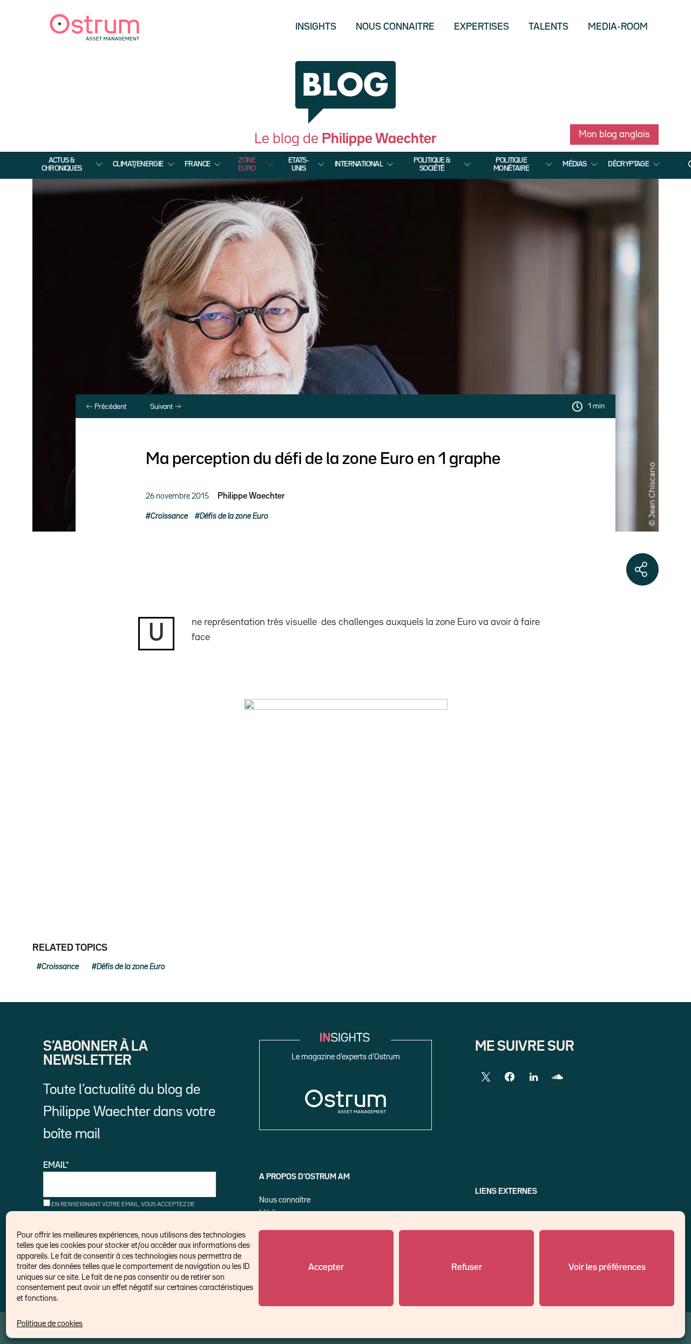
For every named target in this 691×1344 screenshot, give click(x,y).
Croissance (169, 516)
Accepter (326, 1268)
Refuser (466, 1268)
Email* (56, 1166)
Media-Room (618, 27)
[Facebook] (510, 1077)
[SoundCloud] (557, 1077)
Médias (574, 164)
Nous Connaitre (395, 27)
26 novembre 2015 (177, 496)
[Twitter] (486, 1077)
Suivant (162, 407)
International (359, 164)
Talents (548, 27)
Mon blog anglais (614, 134)
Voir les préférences (607, 1268)
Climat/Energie (138, 164)
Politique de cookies (50, 1323)
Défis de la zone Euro (234, 516)
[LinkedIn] (533, 1077)
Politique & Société (432, 164)
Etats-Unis (298, 164)
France (197, 164)
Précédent (109, 407)
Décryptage (628, 164)
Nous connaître (284, 1200)
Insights (315, 27)
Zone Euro (247, 164)
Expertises (481, 27)
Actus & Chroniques (62, 164)
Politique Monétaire (511, 164)
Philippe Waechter (251, 496)
